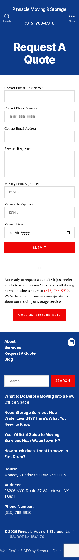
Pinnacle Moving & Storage (39, 9)
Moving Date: (14, 224)
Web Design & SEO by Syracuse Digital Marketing (39, 551)
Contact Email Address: (20, 128)
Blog (8, 359)
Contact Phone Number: (21, 108)
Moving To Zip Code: (19, 204)
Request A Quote (20, 353)
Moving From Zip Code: (21, 184)
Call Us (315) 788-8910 (39, 315)
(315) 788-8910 (39, 23)
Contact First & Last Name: (23, 88)
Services (12, 347)
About (10, 341)
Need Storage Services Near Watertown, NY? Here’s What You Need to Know (35, 418)
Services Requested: (18, 149)
